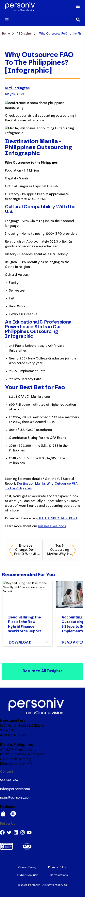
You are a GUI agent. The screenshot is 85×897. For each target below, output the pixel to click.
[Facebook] (2, 832)
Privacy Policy (57, 867)
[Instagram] (22, 832)
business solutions (52, 526)
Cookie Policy (27, 867)
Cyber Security (27, 875)
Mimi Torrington (17, 88)
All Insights (24, 33)
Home (6, 33)
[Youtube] (29, 832)
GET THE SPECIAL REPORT (57, 518)
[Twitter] (9, 832)
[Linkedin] (15, 832)
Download (20, 642)
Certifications (59, 875)
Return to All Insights (42, 671)
